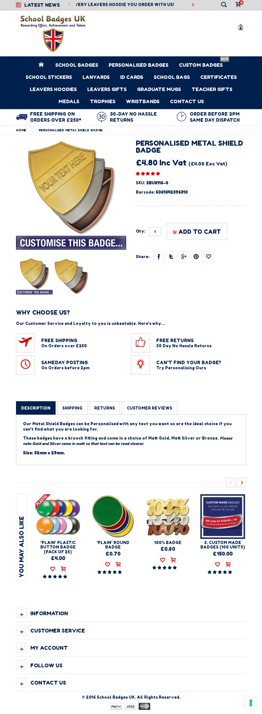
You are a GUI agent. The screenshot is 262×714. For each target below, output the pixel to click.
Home (21, 130)
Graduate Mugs (159, 89)
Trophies (102, 101)
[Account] (241, 27)
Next (241, 482)
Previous (69, 5)
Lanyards (96, 77)
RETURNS (104, 408)
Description (35, 408)
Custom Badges (201, 65)
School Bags (172, 77)
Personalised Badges (138, 65)
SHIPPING (72, 408)
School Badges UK (116, 697)
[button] (148, 173)
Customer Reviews (149, 408)
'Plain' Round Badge (112, 544)
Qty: (140, 231)
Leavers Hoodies (53, 89)
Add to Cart (199, 231)
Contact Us (187, 101)
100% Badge (167, 542)
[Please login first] (208, 257)
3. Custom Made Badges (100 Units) (222, 544)
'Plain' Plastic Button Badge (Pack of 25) (58, 547)
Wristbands (142, 101)
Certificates (218, 77)
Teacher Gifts (211, 89)
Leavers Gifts (107, 89)
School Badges (76, 65)
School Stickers (49, 77)
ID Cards (131, 77)
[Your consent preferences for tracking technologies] (251, 703)
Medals (68, 101)
